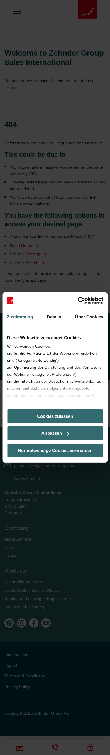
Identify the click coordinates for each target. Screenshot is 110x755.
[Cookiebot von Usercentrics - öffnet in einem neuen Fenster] (78, 300)
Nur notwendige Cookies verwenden (55, 450)
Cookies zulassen (55, 415)
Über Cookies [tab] (89, 316)
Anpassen (51, 433)
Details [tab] (54, 316)
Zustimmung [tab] (20, 316)
